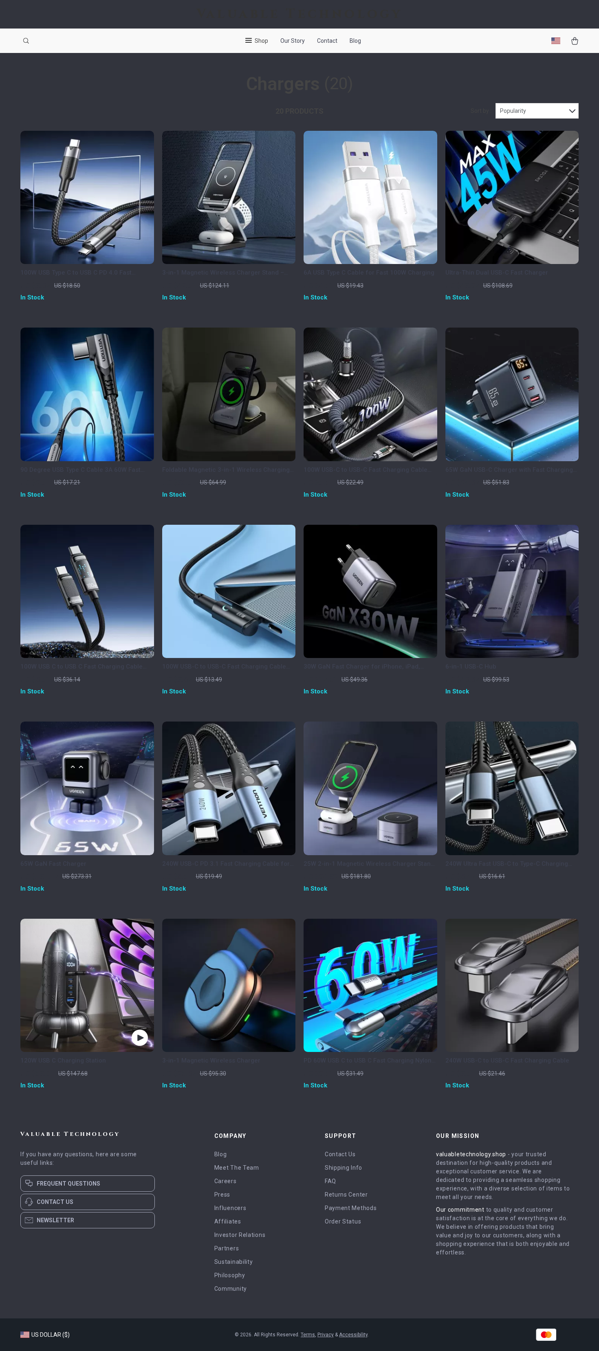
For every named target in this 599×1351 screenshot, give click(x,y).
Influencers (230, 1208)
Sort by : (481, 111)
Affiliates (227, 1221)
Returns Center (346, 1194)
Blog (355, 40)
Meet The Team (236, 1167)
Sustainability (233, 1262)
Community (230, 1288)
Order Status (343, 1221)
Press (222, 1194)
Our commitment (460, 1209)
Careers (225, 1181)
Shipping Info (343, 1167)
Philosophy (229, 1275)
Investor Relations (240, 1235)
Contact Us (340, 1154)
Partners (226, 1248)
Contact (327, 40)
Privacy (325, 1335)
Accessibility (353, 1335)
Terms (308, 1335)
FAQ (330, 1181)
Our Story (292, 40)
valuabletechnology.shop (471, 1154)
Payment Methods (351, 1208)
